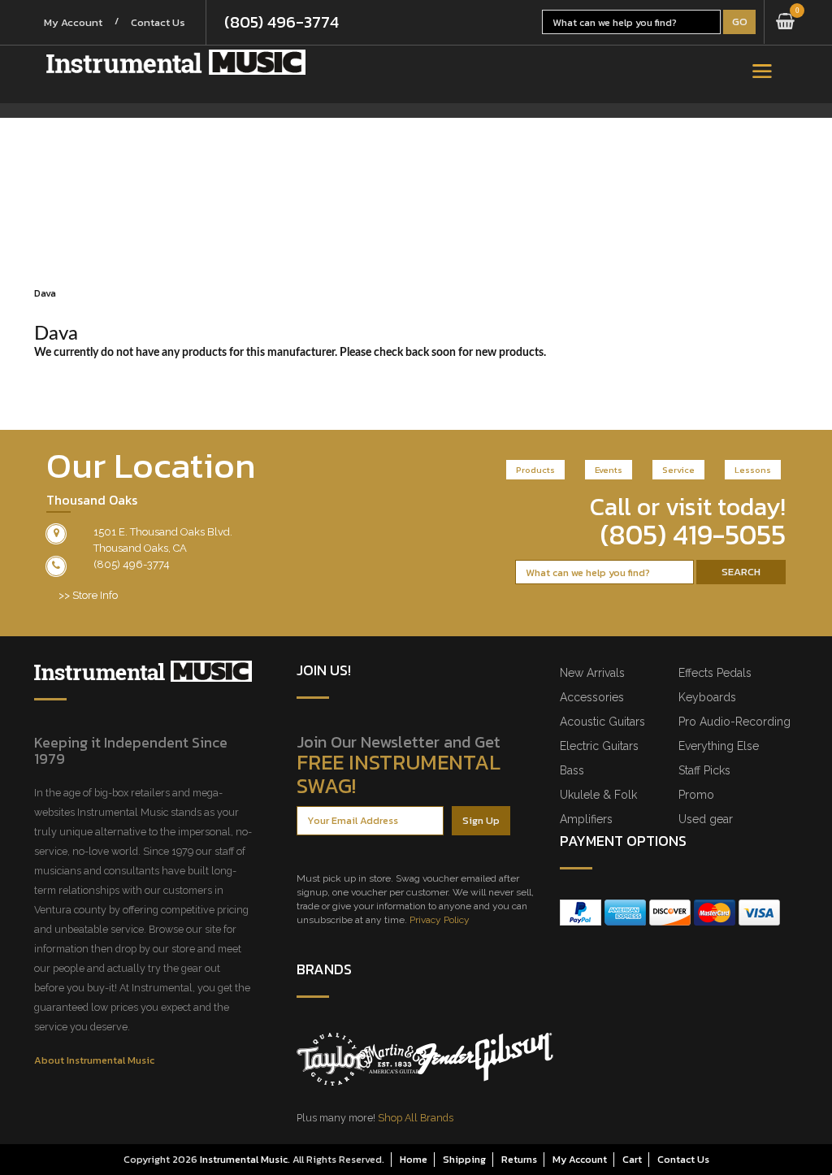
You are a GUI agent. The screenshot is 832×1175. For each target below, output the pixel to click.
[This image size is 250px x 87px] (176, 62)
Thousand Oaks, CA (140, 548)
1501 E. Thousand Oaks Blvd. (162, 532)
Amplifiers (586, 819)
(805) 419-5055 (693, 534)
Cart (632, 1159)
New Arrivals (592, 672)
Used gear (705, 819)
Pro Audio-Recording (734, 721)
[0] (785, 22)
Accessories (592, 697)
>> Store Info (88, 595)
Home (413, 1159)
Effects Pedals (715, 672)
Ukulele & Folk (598, 794)
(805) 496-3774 (281, 22)
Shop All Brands (415, 1118)
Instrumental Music (244, 1159)
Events (608, 469)
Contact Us (158, 22)
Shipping (464, 1159)
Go (740, 21)
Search (741, 571)
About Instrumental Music (94, 1060)
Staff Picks (704, 770)
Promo (696, 794)
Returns (519, 1159)
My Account (73, 22)
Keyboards (707, 697)
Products (535, 469)
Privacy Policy (440, 920)
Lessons (752, 469)
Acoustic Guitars (602, 721)
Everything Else (718, 745)
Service (678, 469)
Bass (572, 770)
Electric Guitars (599, 745)
